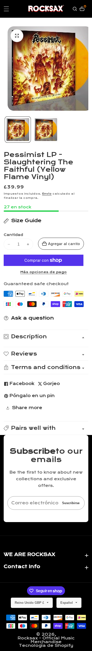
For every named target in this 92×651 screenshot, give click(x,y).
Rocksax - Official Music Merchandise (46, 640)
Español (67, 602)
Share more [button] (27, 407)
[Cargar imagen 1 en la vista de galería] (18, 129)
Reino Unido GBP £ (30, 602)
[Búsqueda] (75, 9)
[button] (46, 428)
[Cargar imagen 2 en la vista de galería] (46, 129)
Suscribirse (70, 503)
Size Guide (26, 220)
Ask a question (32, 318)
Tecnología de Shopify (46, 645)
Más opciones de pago (43, 272)
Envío (47, 193)
